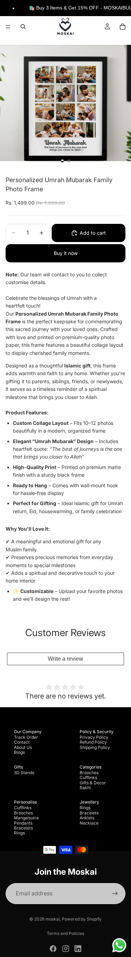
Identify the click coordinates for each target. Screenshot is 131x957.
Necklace (89, 823)
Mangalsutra (26, 817)
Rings (19, 832)
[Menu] (8, 27)
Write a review (65, 659)
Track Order (26, 737)
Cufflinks (88, 777)
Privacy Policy (94, 737)
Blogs (19, 752)
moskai (52, 919)
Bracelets (23, 828)
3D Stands (24, 772)
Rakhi (85, 787)
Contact (22, 742)
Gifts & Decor (93, 782)
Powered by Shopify (82, 919)
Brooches (89, 772)
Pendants (23, 823)
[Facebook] (53, 948)
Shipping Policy (95, 747)
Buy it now (66, 253)
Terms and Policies (65, 933)
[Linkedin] (78, 948)
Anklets (87, 817)
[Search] (23, 26)
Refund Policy (93, 742)
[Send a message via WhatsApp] (119, 945)
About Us (23, 747)
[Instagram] (65, 948)
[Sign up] (115, 893)
